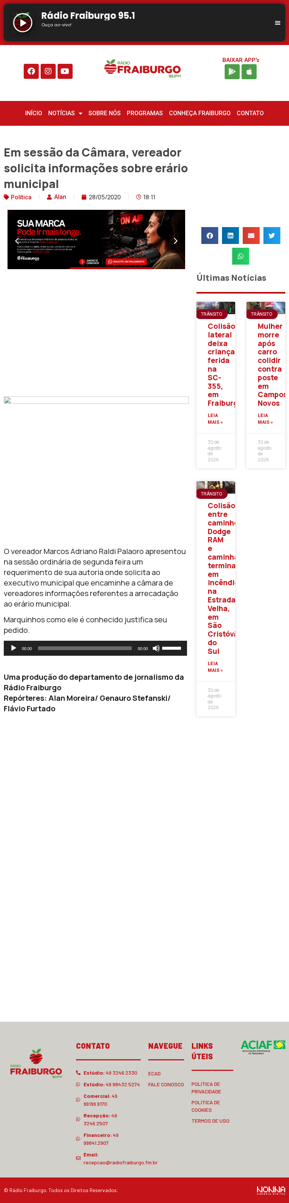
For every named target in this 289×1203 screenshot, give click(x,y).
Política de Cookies (206, 1106)
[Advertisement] (96, 334)
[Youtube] (65, 71)
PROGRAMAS (145, 113)
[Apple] (249, 71)
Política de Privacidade (206, 1088)
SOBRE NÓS (104, 113)
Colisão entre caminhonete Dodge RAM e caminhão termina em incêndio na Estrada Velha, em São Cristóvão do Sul (231, 578)
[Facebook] (31, 71)
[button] (17, 241)
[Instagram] (48, 71)
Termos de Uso (211, 1120)
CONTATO (250, 113)
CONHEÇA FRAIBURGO (200, 113)
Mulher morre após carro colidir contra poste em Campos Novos (272, 364)
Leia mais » (215, 419)
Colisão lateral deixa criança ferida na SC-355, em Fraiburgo (225, 364)
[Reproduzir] (13, 648)
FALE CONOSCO (166, 1084)
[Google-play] (232, 71)
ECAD (154, 1073)
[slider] (172, 647)
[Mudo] (156, 648)
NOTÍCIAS (61, 113)
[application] (95, 648)
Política (21, 197)
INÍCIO (33, 113)
